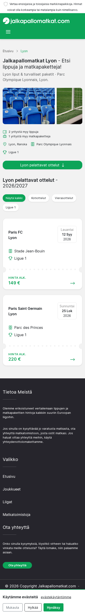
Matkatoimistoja (16, 514)
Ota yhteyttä (17, 565)
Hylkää (33, 607)
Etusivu (9, 476)
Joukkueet (12, 489)
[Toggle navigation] (8, 31)
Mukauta (12, 607)
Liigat (7, 502)
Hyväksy (53, 607)
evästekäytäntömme (56, 597)
